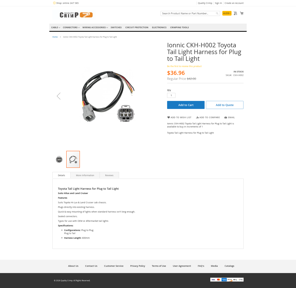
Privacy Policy (137, 266)
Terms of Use (159, 266)
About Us (73, 266)
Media (214, 266)
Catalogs (229, 266)
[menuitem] (55, 27)
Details (61, 175)
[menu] (148, 27)
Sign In (218, 3)
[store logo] (74, 15)
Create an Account (234, 3)
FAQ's (201, 266)
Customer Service (113, 266)
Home (55, 37)
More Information (85, 175)
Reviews (109, 175)
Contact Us (91, 266)
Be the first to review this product (184, 66)
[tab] (61, 175)
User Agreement (182, 266)
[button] (227, 13)
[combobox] (190, 13)
